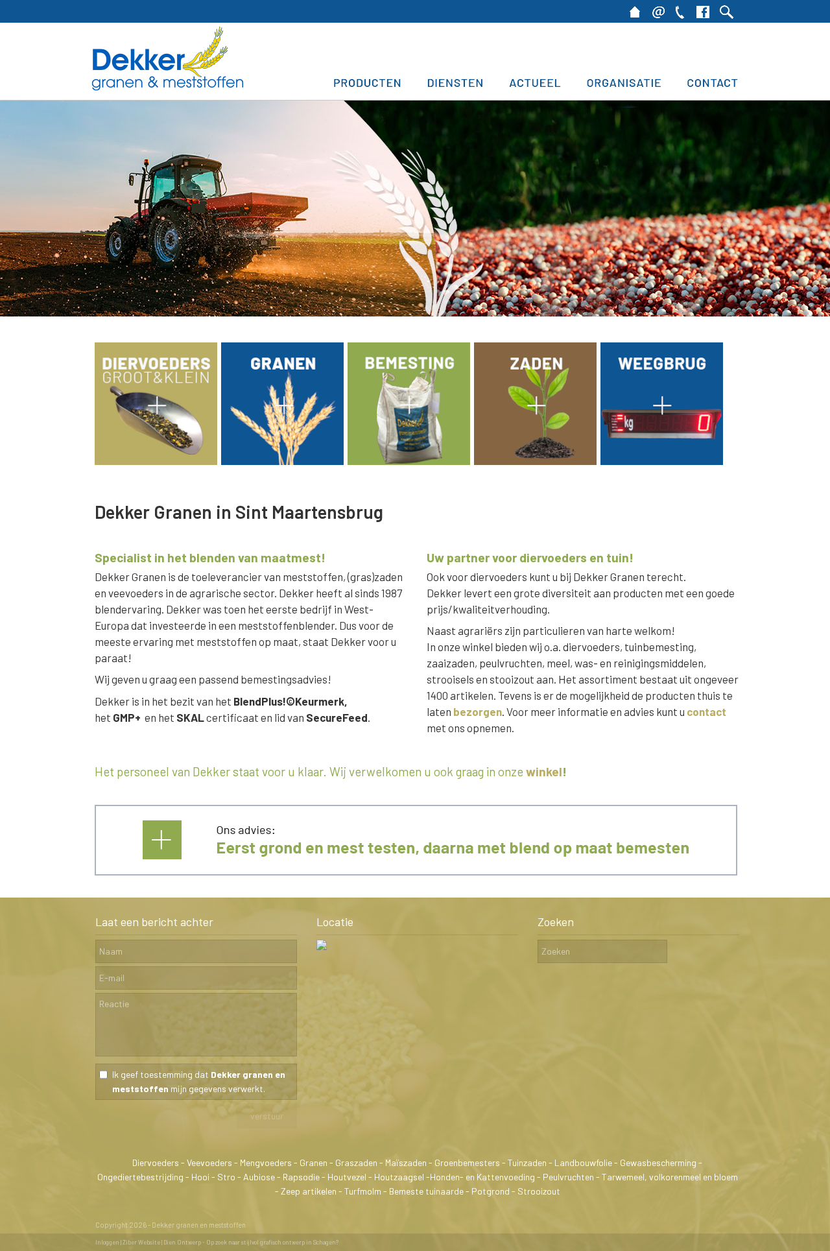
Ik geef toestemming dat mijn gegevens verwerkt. (198, 1081)
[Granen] (282, 460)
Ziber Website (141, 1242)
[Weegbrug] (661, 460)
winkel (544, 771)
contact (706, 711)
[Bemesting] (409, 460)
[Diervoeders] (156, 460)
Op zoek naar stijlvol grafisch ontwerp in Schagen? (272, 1242)
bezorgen (477, 711)
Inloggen (107, 1242)
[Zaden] (535, 460)
